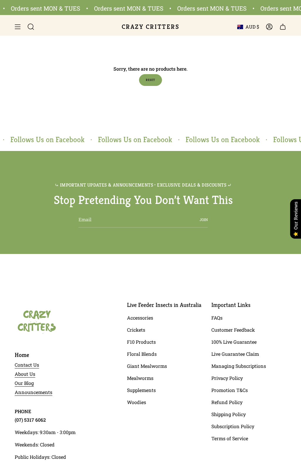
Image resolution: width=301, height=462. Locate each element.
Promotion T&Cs (229, 390)
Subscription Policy (232, 426)
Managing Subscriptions (238, 366)
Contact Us (27, 365)
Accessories (140, 318)
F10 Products (141, 342)
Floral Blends (142, 354)
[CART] (283, 26)
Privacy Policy (227, 378)
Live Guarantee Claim (235, 354)
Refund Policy (227, 402)
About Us (25, 374)
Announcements (33, 392)
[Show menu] (18, 26)
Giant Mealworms (147, 366)
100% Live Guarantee (234, 342)
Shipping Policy (228, 414)
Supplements (141, 390)
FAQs (217, 318)
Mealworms (140, 378)
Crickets (136, 330)
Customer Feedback (233, 330)
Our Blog (24, 383)
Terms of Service (229, 438)
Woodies (136, 402)
